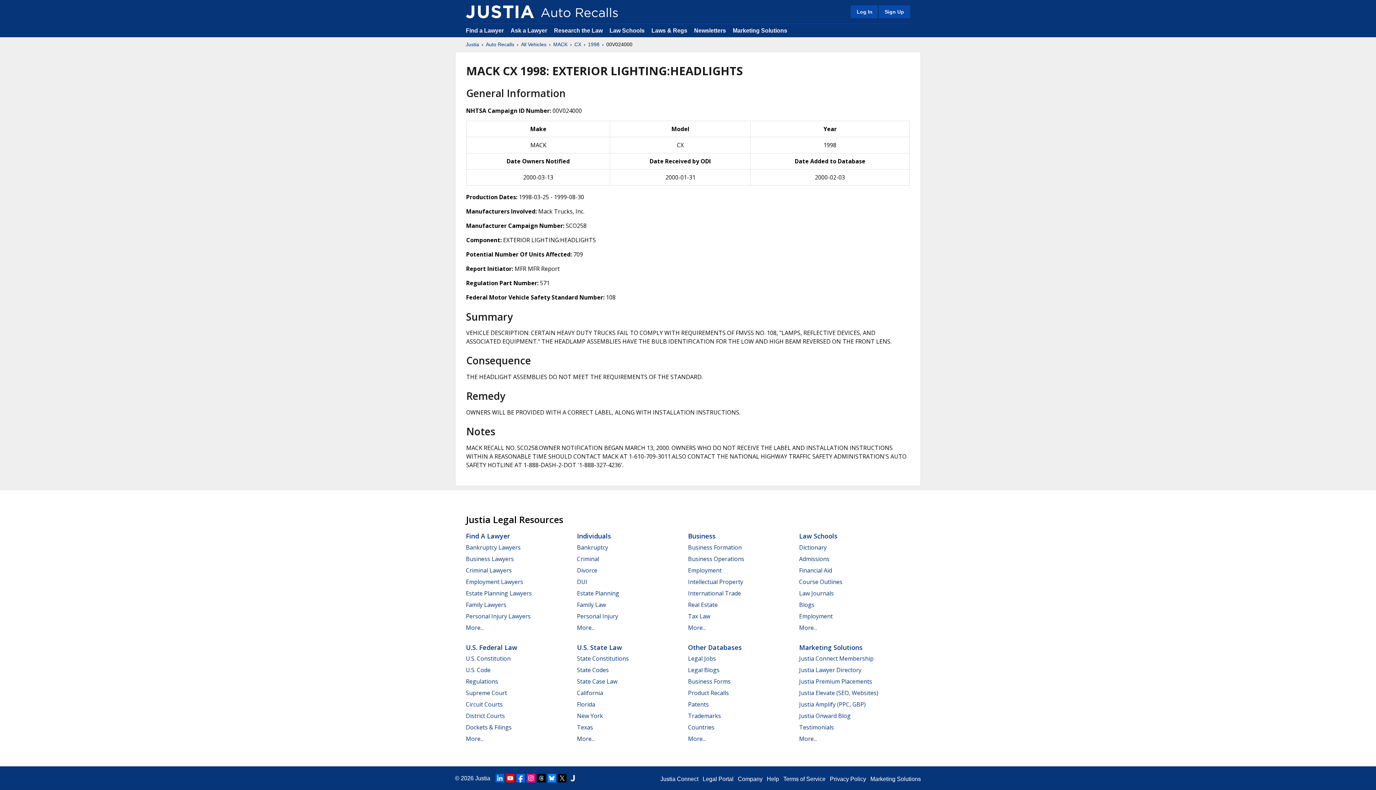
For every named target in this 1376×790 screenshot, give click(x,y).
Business (702, 536)
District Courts (485, 716)
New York (590, 716)
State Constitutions (603, 658)
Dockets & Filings (489, 727)
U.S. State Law (599, 647)
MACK (560, 44)
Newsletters (710, 31)
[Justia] (500, 11)
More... (475, 628)
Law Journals (816, 593)
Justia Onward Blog (825, 716)
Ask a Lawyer (530, 31)
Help (773, 779)
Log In (865, 12)
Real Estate (703, 605)
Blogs (806, 605)
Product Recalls (708, 693)
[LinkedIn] (500, 778)
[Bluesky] (552, 778)
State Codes (593, 670)
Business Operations (716, 559)
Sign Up (894, 12)
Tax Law (699, 616)
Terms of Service (804, 779)
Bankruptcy (592, 547)
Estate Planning (598, 593)
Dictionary (813, 547)
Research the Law (578, 31)
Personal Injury (597, 616)
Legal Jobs (702, 658)
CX (577, 44)
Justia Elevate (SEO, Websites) (838, 693)
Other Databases (715, 647)
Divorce (587, 570)
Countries (701, 727)
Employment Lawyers (494, 582)
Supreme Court (486, 693)
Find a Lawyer (485, 31)
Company (750, 779)
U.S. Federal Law (491, 647)
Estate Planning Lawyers (499, 593)
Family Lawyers (486, 605)
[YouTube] (510, 778)
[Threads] (541, 778)
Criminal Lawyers (489, 570)
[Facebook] (520, 778)
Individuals (594, 536)
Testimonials (816, 727)
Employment (705, 570)
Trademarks (704, 716)
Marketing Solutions (760, 31)
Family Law (591, 605)
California (590, 693)
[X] (562, 778)
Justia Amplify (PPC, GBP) (832, 704)
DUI (582, 582)
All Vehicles (533, 44)
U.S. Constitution (488, 658)
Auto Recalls (500, 44)
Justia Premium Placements (835, 681)
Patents (698, 704)
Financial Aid (815, 570)
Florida (586, 704)
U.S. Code (478, 670)
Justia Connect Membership (836, 658)
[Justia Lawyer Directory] (572, 778)
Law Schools (627, 31)
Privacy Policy (848, 779)
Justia (472, 44)
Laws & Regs (669, 31)
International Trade (714, 593)
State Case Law (597, 681)
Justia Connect (679, 779)
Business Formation (715, 547)
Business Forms (709, 681)
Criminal (588, 559)
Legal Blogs (704, 670)
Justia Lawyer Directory (830, 670)
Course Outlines (820, 582)
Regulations (482, 681)
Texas (585, 727)
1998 (593, 44)
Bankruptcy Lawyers (493, 547)
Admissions (814, 559)
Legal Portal (718, 779)
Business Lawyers (490, 559)
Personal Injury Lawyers (498, 616)
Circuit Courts (484, 704)
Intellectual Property (715, 582)
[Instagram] (531, 778)
